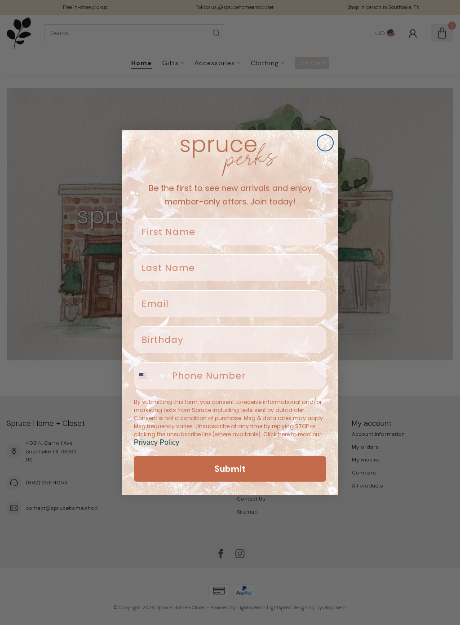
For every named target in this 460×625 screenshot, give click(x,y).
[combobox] (151, 376)
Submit (230, 468)
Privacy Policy (156, 442)
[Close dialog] (325, 143)
